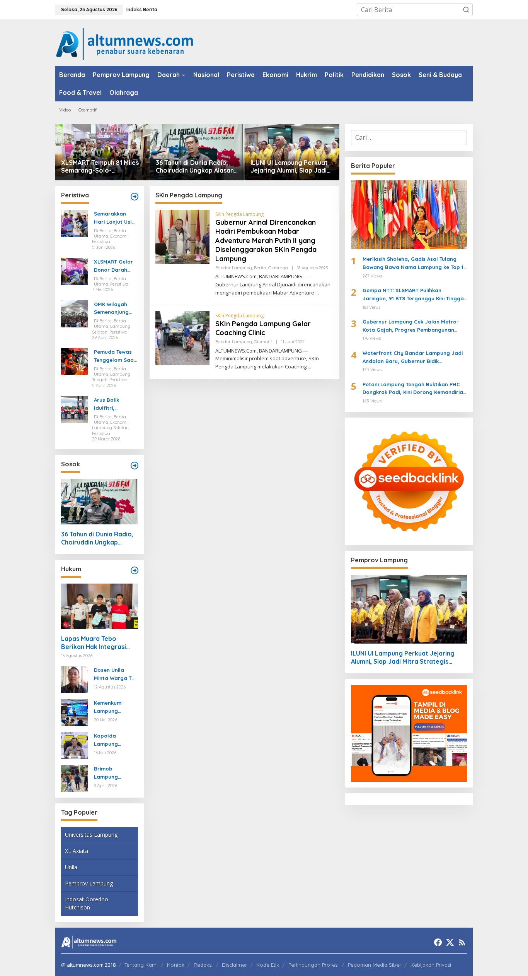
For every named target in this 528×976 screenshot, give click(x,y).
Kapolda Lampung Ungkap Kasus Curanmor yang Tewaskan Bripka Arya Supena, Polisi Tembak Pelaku (115, 740)
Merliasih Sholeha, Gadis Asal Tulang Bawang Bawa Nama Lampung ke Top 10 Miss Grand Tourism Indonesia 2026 (415, 263)
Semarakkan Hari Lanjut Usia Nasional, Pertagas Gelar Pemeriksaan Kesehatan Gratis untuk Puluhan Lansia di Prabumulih (114, 218)
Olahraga (278, 268)
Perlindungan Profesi (313, 965)
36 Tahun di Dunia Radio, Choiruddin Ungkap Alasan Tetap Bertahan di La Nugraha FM (195, 167)
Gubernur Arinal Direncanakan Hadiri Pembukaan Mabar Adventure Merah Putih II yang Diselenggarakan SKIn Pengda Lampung (266, 240)
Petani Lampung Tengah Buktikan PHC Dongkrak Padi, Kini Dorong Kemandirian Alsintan (414, 389)
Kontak (175, 965)
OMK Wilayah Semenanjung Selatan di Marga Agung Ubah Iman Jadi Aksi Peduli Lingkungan (114, 309)
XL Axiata (76, 850)
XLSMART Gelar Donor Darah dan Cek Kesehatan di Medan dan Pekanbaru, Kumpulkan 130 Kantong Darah (113, 266)
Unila (71, 867)
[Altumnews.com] (124, 43)
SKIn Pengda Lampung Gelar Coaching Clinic (263, 328)
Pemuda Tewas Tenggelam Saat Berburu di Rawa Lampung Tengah (115, 356)
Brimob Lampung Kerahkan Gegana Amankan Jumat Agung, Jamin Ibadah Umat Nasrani (115, 773)
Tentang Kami (141, 965)
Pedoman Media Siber (374, 965)
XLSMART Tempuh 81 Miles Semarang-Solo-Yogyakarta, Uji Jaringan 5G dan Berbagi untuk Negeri (100, 167)
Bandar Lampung (233, 268)
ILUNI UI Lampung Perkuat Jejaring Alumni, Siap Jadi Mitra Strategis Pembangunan (289, 167)
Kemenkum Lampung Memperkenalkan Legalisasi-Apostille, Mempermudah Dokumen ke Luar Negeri (114, 707)
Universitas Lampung (91, 834)
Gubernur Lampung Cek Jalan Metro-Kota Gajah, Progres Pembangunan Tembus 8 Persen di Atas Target (411, 326)
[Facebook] (438, 942)
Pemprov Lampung (89, 883)
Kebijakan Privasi (430, 965)
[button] (466, 9)
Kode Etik (267, 965)
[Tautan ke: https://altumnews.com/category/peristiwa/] (134, 196)
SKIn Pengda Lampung (239, 214)
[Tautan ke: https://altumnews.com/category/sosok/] (134, 465)
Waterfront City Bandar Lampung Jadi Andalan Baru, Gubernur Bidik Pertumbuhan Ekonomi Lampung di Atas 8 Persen (414, 357)
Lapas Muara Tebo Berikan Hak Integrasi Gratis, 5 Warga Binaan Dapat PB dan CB (96, 643)
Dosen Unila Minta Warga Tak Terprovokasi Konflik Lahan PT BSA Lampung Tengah (116, 674)
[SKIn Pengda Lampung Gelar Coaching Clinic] (309, 366)
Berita (260, 268)
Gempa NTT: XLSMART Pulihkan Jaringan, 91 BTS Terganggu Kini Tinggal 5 (414, 295)
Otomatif (263, 341)
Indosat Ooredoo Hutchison (86, 903)
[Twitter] (450, 942)
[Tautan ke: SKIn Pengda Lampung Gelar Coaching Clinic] (182, 337)
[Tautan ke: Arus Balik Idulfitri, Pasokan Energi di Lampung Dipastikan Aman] (74, 408)
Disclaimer (234, 965)
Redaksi (203, 965)
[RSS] (462, 942)
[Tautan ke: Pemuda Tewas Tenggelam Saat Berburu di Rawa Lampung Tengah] (74, 361)
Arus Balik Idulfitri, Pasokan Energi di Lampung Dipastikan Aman (115, 404)
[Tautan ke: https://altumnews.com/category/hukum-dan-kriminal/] (134, 570)
